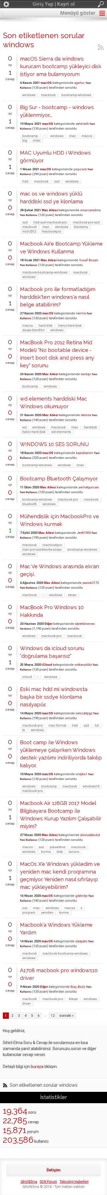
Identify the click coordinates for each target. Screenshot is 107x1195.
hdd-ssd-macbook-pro (50, 222)
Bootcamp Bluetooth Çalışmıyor (59, 479)
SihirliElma (29, 1182)
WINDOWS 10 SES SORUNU (54, 444)
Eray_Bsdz (77, 987)
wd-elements (61, 432)
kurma (46, 852)
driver (26, 1003)
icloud (27, 677)
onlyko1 (81, 774)
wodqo (86, 374)
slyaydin (81, 941)
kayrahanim (84, 453)
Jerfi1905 (84, 533)
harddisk (90, 427)
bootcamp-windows (76, 95)
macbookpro (51, 231)
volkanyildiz (83, 665)
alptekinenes (85, 624)
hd (97, 725)
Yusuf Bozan (88, 260)
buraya (37, 1066)
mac (72, 136)
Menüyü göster (78, 13)
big (24, 140)
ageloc (79, 83)
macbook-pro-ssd (86, 222)
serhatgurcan (88, 487)
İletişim (53, 1170)
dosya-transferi (33, 330)
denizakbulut (90, 835)
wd (24, 427)
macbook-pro (68, 499)
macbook (48, 95)
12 (53, 1016)
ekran (72, 595)
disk (59, 852)
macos (87, 136)
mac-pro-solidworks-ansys (42, 549)
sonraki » (66, 1016)
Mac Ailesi (50, 210)
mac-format (57, 725)
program (28, 912)
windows (28, 95)
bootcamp (30, 136)
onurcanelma (90, 210)
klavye (73, 999)
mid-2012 (29, 231)
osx (24, 908)
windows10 (91, 786)
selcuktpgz (84, 713)
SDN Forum (48, 1182)
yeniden (47, 912)
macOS (46, 83)
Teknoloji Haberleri (74, 1182)
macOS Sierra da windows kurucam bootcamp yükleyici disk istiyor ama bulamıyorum (60, 66)
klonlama (81, 227)
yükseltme (57, 847)
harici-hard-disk (70, 325)
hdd (25, 181)
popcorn (80, 169)
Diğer (49, 624)
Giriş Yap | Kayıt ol (54, 4)
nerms (81, 313)
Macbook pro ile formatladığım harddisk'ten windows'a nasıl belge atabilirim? (57, 297)
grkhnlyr (81, 896)
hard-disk (46, 325)
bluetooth (29, 504)
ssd (57, 181)
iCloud (47, 665)
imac (37, 140)
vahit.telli (82, 124)
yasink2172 (90, 583)
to (23, 730)
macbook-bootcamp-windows (44, 272)
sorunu (73, 852)
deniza (86, 415)
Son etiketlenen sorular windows (44, 1085)
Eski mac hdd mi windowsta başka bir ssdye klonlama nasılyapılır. (53, 697)
